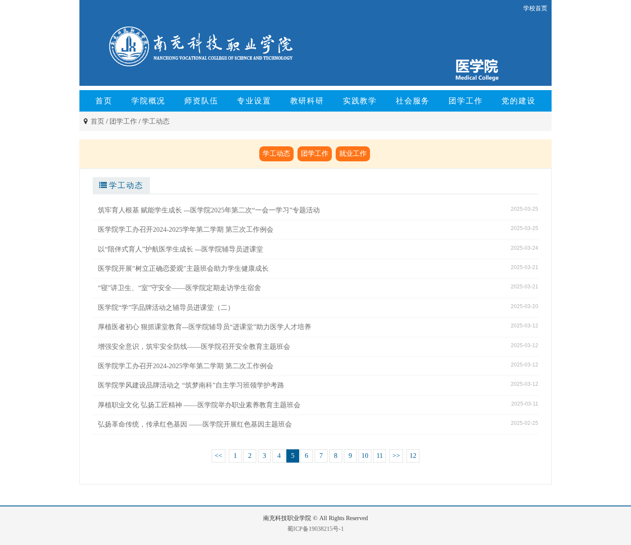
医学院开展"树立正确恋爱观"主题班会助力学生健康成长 (183, 268)
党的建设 (518, 101)
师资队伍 (201, 101)
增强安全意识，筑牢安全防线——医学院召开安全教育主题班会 (194, 346)
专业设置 (254, 101)
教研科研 (307, 101)
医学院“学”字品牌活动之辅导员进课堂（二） (166, 307)
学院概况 (148, 101)
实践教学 (360, 101)
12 (413, 455)
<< (218, 455)
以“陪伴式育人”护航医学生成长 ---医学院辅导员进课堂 (180, 249)
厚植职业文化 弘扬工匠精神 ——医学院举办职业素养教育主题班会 (199, 405)
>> (396, 455)
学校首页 (535, 8)
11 (379, 455)
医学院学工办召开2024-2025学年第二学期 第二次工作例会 (185, 365)
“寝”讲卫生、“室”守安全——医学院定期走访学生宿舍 (179, 287)
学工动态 (156, 121)
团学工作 (465, 101)
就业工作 (353, 153)
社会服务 (413, 101)
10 (364, 455)
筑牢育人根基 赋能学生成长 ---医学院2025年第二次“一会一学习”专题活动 (209, 210)
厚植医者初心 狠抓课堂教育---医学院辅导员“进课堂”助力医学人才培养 (204, 326)
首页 (103, 101)
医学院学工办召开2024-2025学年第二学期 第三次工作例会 (185, 229)
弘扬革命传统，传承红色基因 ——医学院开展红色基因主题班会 (195, 424)
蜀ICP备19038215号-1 (315, 529)
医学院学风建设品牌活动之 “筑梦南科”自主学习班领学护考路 (191, 385)
